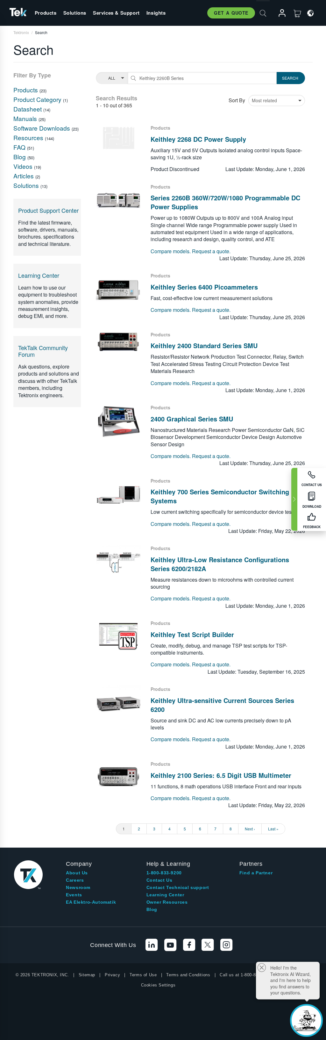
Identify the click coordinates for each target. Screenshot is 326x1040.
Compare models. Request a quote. (190, 251)
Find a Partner (256, 872)
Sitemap (87, 974)
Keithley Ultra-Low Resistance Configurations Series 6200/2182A (220, 564)
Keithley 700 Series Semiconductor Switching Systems (220, 496)
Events (74, 894)
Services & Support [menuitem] (116, 12)
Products (26, 89)
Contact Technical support (177, 887)
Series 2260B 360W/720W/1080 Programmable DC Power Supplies (225, 202)
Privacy (112, 974)
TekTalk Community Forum (43, 351)
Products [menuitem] (46, 12)
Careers (75, 880)
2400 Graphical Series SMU (192, 418)
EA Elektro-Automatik (91, 902)
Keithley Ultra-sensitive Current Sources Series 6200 (222, 705)
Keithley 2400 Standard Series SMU (204, 345)
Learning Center (38, 275)
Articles (24, 175)
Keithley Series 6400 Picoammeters (204, 286)
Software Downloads (42, 128)
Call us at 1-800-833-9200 (246, 974)
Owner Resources (167, 902)
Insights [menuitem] (156, 12)
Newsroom (78, 887)
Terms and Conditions (188, 974)
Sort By (237, 100)
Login (279, 13)
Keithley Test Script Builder (192, 634)
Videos (23, 166)
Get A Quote (231, 13)
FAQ (20, 147)
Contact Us (159, 880)
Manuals (26, 118)
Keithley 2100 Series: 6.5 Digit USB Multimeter (221, 775)
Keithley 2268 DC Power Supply (198, 139)
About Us (77, 872)
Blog (20, 156)
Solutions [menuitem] (74, 12)
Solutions (26, 185)
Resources (29, 137)
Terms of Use (143, 974)
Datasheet (28, 108)
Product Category (38, 99)
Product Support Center (48, 210)
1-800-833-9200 (164, 872)
